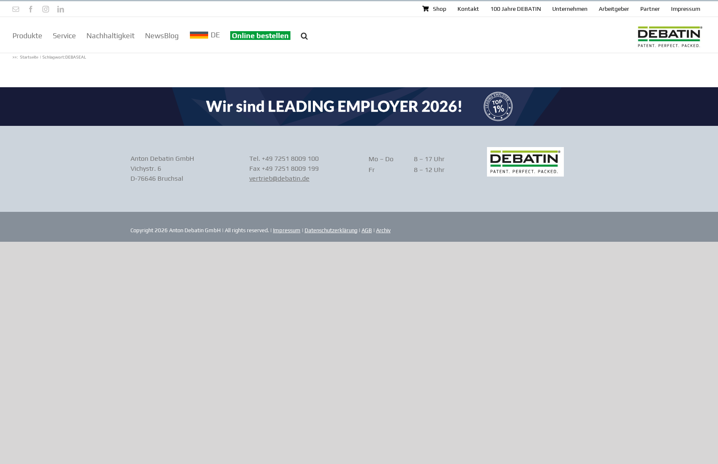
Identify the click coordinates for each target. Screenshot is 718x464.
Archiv (383, 230)
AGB (366, 230)
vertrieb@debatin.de (279, 178)
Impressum (286, 230)
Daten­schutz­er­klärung (331, 230)
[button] (304, 35)
